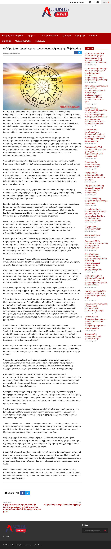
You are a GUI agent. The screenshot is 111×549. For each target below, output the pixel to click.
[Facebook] (94, 2)
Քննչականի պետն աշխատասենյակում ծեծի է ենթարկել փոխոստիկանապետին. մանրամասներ (96, 280)
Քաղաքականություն (13, 35)
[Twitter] (80, 52)
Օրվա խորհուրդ (92, 235)
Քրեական (40, 41)
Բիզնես (31, 35)
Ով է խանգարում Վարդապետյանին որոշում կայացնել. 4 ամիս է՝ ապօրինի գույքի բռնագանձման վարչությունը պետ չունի (22, 508)
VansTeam (38, 545)
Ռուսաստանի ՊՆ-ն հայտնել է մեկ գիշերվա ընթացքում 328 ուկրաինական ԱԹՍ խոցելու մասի (95, 151)
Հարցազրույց (77, 2)
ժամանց (6, 41)
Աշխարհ (66, 35)
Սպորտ (93, 35)
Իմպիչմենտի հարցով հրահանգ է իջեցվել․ (63, 505)
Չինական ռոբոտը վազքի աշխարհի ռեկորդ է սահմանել (96, 201)
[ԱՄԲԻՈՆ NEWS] (55, 13)
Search (105, 2)
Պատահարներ (23, 41)
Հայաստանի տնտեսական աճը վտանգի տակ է (93, 336)
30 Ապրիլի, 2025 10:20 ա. (11, 53)
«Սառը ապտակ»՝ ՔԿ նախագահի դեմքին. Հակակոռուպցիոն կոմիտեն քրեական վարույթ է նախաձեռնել (95, 57)
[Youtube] (97, 2)
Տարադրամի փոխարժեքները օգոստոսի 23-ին (92, 164)
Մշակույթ (80, 35)
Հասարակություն (49, 35)
